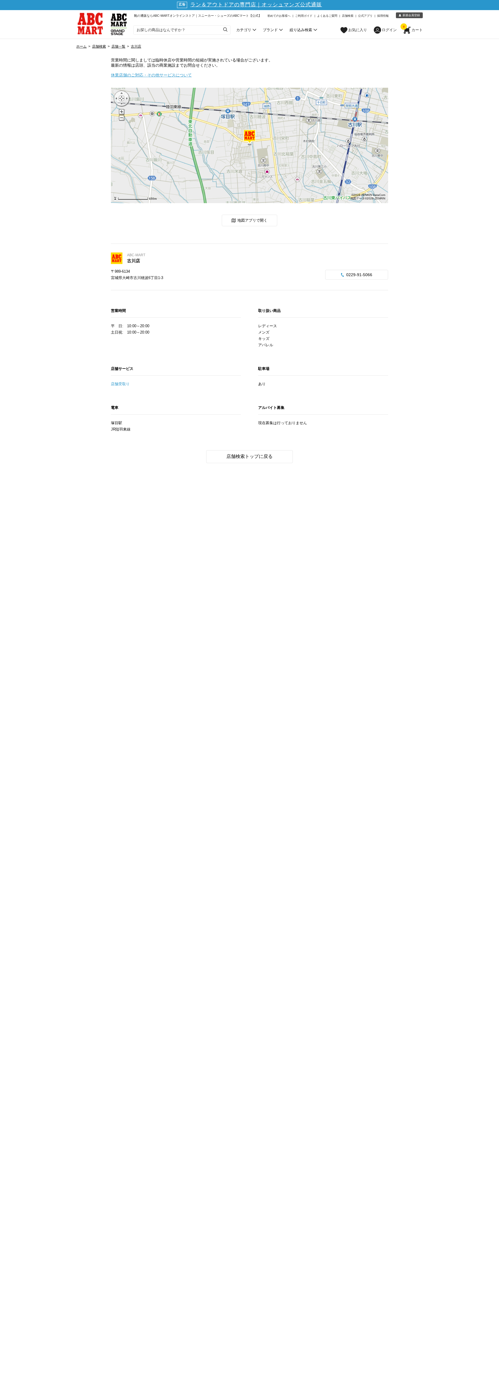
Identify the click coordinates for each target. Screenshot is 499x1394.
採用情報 (383, 15)
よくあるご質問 (327, 15)
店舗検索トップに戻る (249, 456)
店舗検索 (347, 15)
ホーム (81, 46)
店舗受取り (120, 384)
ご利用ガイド (303, 15)
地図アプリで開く (252, 220)
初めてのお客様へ (279, 15)
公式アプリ (365, 15)
